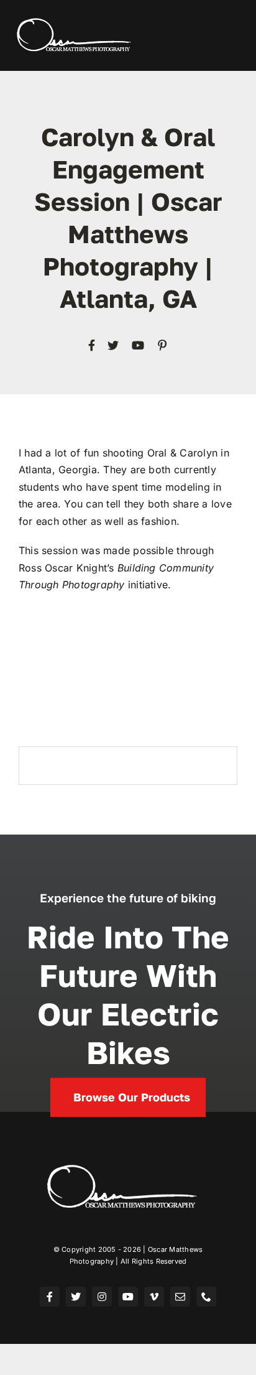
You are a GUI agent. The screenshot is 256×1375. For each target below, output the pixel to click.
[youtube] (138, 345)
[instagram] (102, 1297)
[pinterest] (162, 345)
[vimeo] (154, 1297)
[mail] (180, 1297)
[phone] (206, 1297)
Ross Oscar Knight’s (66, 568)
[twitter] (113, 345)
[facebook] (91, 345)
